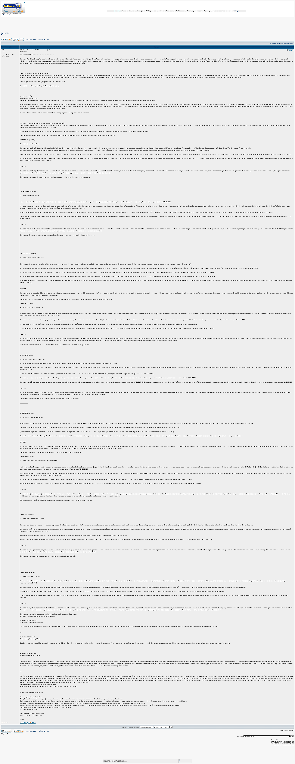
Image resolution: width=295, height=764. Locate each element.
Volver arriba (5, 722)
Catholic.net (108, 761)
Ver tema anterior (275, 43)
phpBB (109, 760)
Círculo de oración (44, 39)
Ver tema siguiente (287, 43)
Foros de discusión (31, 39)
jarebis (5, 33)
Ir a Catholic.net (8, 15)
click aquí (236, 11)
